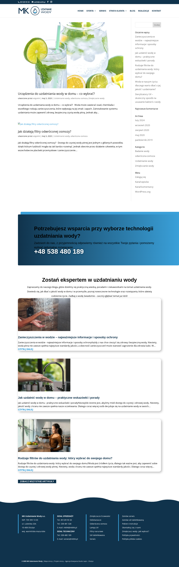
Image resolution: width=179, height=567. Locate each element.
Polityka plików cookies (132, 539)
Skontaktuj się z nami (131, 527)
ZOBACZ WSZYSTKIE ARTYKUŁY (37, 481)
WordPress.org (142, 191)
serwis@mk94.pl (71, 539)
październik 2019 (144, 139)
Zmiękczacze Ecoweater (100, 516)
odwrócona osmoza (79, 98)
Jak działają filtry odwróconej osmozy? (44, 131)
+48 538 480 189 (59, 251)
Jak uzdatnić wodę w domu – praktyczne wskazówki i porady (145, 56)
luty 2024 (140, 120)
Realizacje (143, 11)
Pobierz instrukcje (130, 523)
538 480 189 (66, 535)
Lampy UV (94, 527)
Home (80, 11)
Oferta (90, 11)
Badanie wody (142, 151)
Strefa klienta (116, 11)
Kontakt (156, 11)
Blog (132, 11)
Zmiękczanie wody (96, 98)
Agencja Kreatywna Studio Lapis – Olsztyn (79, 561)
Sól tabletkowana (97, 535)
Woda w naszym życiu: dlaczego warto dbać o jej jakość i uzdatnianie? (148, 85)
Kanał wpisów (142, 181)
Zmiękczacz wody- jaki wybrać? (135, 531)
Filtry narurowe (96, 531)
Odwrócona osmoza (98, 523)
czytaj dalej (25, 349)
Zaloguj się (140, 176)
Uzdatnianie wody (62, 98)
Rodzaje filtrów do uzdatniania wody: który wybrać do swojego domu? (65, 458)
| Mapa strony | (48, 561)
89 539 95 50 (66, 520)
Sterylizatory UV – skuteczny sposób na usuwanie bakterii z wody (148, 98)
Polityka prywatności (131, 535)
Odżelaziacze (95, 520)
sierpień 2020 (142, 130)
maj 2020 (140, 135)
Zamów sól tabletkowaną (133, 520)
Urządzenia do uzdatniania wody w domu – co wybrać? (56, 94)
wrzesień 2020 (142, 125)
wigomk (36, 98)
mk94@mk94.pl (70, 527)
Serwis (102, 11)
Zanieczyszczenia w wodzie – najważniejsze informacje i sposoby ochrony (68, 337)
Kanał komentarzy (144, 186)
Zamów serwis (128, 516)
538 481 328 (66, 523)
